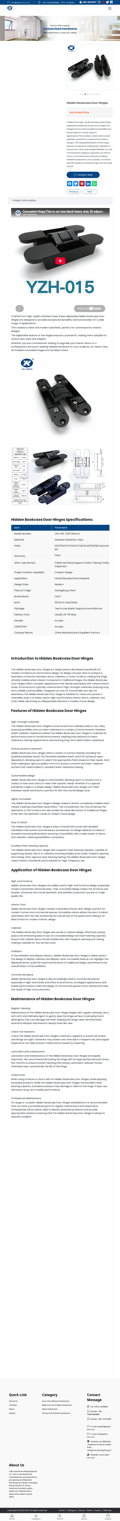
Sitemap (107, 1510)
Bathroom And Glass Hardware (57, 1405)
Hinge (14, 319)
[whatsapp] (94, 183)
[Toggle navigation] (110, 8)
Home (62, 1510)
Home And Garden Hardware (56, 1413)
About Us (13, 1401)
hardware (63, 346)
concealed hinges (34, 350)
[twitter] (75, 183)
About (81, 1510)
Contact (13, 1405)
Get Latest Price (79, 112)
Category (71, 1510)
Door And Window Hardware (55, 1401)
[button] (80, 94)
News (11, 1409)
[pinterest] (82, 183)
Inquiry (12, 1413)
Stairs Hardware (50, 1409)
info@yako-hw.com (20, 2)
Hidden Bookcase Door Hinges (38, 519)
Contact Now (83, 175)
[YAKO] (60, 28)
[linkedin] (88, 183)
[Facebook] (69, 183)
